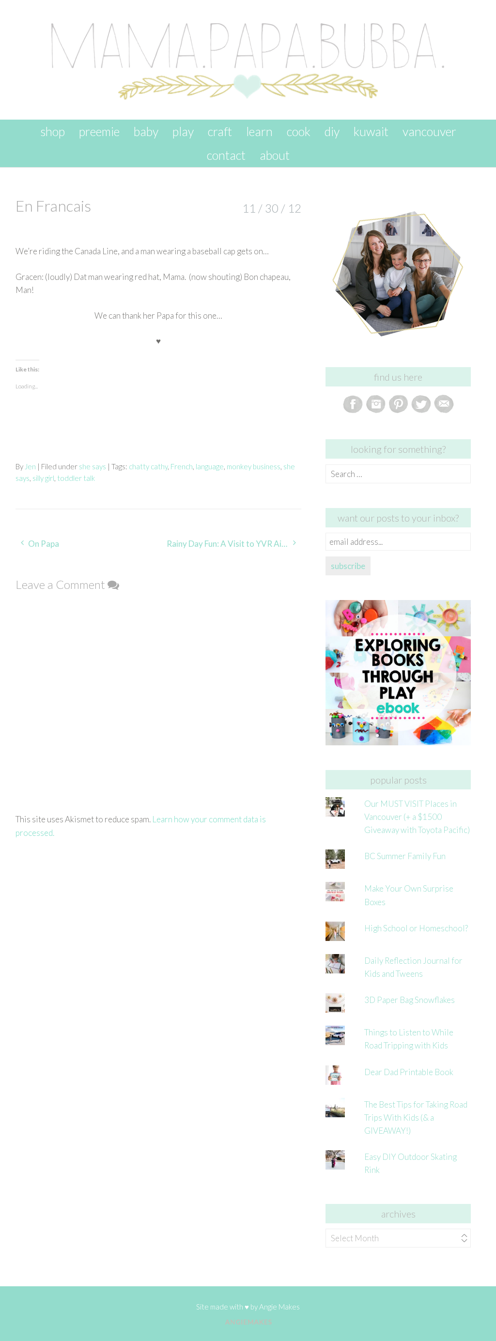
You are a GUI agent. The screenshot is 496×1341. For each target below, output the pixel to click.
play (183, 131)
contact (226, 155)
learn (259, 131)
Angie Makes (279, 1306)
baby (146, 131)
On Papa (43, 544)
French (181, 466)
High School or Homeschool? (416, 928)
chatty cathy (148, 466)
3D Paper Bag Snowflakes (409, 1000)
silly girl (43, 478)
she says (92, 466)
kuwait (371, 131)
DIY (332, 131)
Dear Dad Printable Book (408, 1072)
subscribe (348, 566)
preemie (99, 131)
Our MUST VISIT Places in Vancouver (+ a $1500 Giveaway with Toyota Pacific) (417, 817)
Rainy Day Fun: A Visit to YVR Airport (234, 544)
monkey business (253, 466)
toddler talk (76, 478)
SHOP (52, 131)
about (275, 155)
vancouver (429, 131)
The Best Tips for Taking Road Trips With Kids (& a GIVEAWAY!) (415, 1117)
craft (220, 131)
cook (298, 131)
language (210, 466)
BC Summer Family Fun (405, 856)
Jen (30, 466)
